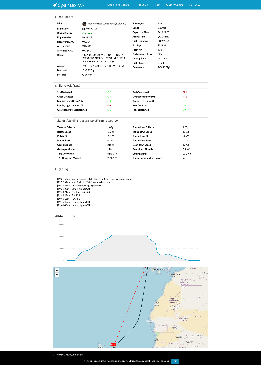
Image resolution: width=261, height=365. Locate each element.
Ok (175, 361)
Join (157, 4)
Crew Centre (175, 4)
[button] (119, 4)
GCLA (87, 41)
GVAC (87, 46)
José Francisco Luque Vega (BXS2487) (107, 23)
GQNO (87, 50)
